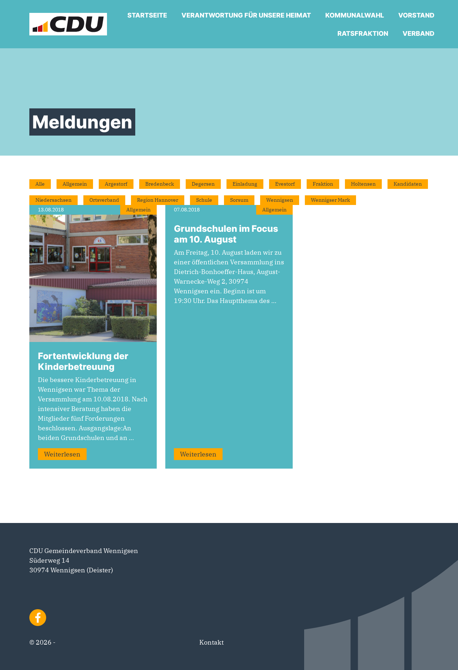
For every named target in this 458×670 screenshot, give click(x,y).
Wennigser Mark (330, 200)
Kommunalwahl (354, 15)
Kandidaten (408, 184)
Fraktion (323, 184)
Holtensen (363, 184)
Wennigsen (279, 200)
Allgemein (75, 184)
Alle (40, 184)
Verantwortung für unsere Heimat (246, 15)
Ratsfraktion (362, 33)
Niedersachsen (53, 200)
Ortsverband (104, 200)
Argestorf (116, 184)
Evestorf (285, 184)
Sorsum (239, 200)
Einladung (245, 184)
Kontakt (211, 642)
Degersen (203, 184)
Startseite (147, 15)
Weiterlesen (62, 454)
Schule (204, 200)
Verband (418, 33)
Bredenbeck (159, 184)
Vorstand (416, 15)
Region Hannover (157, 200)
